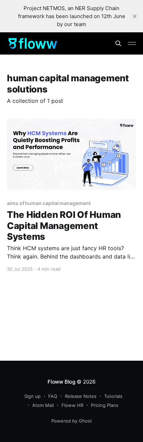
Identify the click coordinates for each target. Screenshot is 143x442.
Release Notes (80, 396)
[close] (134, 16)
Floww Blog (61, 381)
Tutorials (113, 396)
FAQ (52, 396)
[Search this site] (118, 43)
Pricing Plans (104, 405)
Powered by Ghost (71, 421)
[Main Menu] (132, 43)
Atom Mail (43, 405)
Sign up (32, 396)
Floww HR (72, 405)
